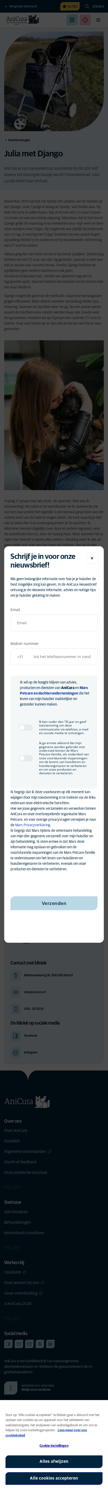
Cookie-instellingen (54, 1446)
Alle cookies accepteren (54, 1478)
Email (15, 609)
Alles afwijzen (54, 1461)
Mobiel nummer (24, 643)
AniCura (67, 688)
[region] (54, 1444)
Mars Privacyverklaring (32, 825)
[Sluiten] (92, 558)
